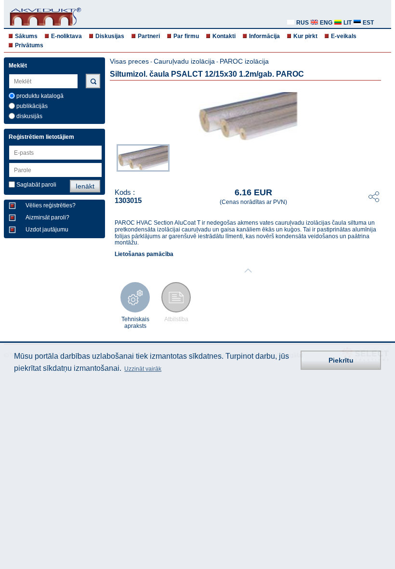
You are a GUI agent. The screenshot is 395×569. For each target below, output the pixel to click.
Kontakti (224, 36)
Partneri (149, 36)
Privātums (29, 45)
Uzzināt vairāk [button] (142, 369)
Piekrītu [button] (341, 360)
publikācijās (32, 106)
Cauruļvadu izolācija (184, 61)
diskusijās (29, 116)
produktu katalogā (40, 96)
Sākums (26, 36)
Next (384, 160)
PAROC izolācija (244, 61)
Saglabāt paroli (36, 184)
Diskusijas (109, 36)
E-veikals (343, 36)
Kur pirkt (305, 36)
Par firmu (186, 36)
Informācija (264, 36)
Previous (112, 160)
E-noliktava (66, 36)
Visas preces (129, 61)
